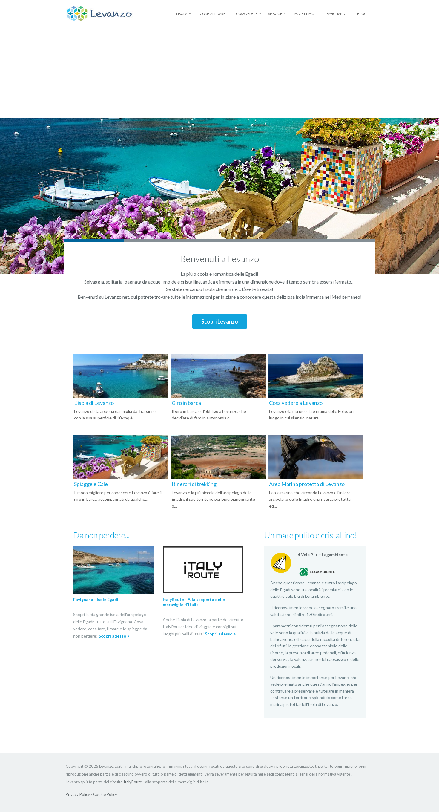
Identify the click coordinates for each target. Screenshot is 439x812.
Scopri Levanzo (219, 321)
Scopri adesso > (114, 635)
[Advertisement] (219, 73)
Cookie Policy (105, 794)
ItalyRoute (133, 781)
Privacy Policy (78, 794)
